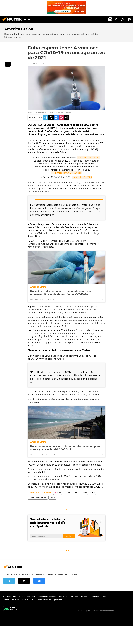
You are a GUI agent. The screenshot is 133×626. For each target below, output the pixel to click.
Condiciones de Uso (27, 596)
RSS (33, 600)
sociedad (67, 493)
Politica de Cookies (98, 596)
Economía (40, 574)
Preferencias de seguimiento (50, 600)
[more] (101, 299)
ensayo (92, 493)
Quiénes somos (9, 596)
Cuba (75, 493)
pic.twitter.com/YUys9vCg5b (66, 172)
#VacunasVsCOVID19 (88, 157)
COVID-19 (83, 493)
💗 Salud (57, 493)
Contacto (63, 596)
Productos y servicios (47, 596)
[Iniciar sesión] (116, 19)
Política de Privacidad (78, 596)
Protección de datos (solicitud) (15, 600)
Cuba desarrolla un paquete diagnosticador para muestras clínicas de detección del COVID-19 (60, 292)
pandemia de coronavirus (37, 498)
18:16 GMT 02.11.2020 (36, 63)
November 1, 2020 (82, 177)
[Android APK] (10, 609)
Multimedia (63, 574)
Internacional (46, 493)
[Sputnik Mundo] (12, 21)
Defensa (52, 574)
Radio (74, 574)
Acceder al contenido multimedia (59, 112)
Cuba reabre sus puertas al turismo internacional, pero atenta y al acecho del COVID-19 (65, 447)
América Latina (38, 286)
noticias (52, 498)
